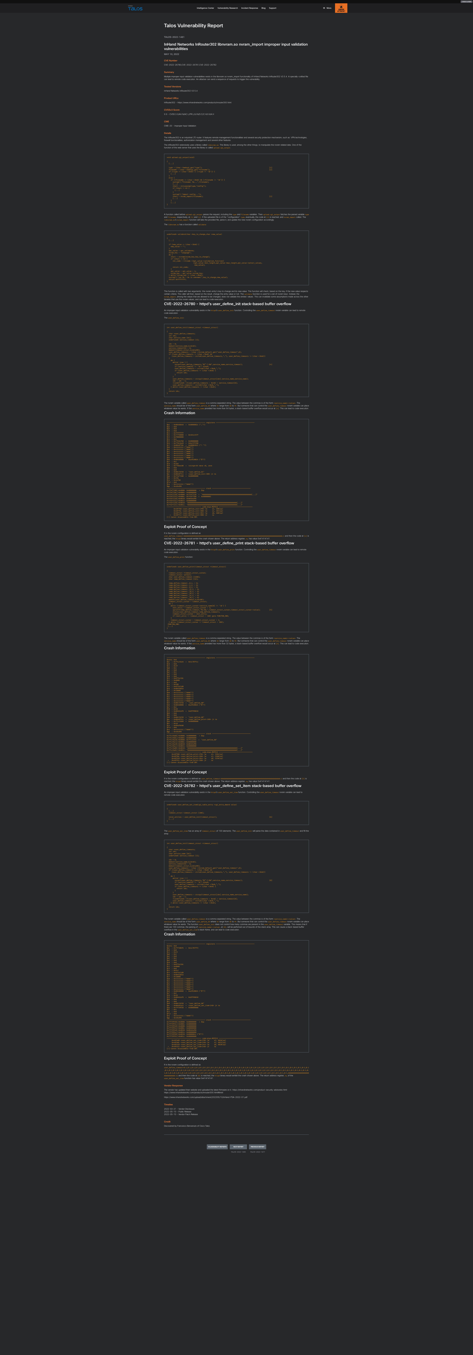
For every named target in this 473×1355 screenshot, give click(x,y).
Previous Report (257, 1147)
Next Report (238, 1147)
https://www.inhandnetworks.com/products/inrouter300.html (204, 103)
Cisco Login (466, 1)
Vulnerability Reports (217, 1147)
